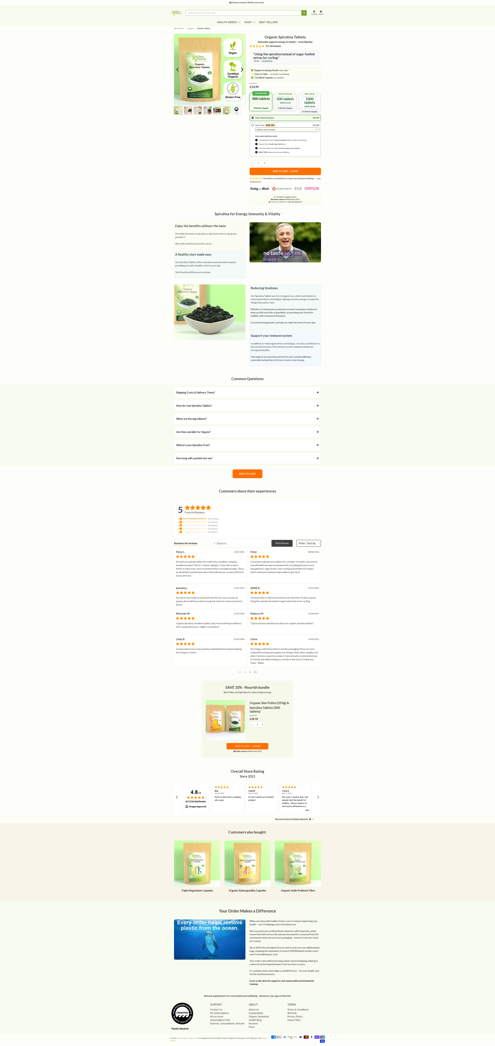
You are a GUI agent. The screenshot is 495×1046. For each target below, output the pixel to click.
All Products (179, 28)
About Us (254, 1009)
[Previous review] (177, 797)
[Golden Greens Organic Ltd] (177, 12)
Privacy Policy (295, 1016)
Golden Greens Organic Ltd (187, 1038)
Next (242, 69)
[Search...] (214, 543)
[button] (247, 392)
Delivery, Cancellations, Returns (227, 1023)
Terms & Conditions (298, 1009)
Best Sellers (268, 22)
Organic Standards (259, 1016)
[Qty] (252, 163)
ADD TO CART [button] (247, 473)
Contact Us (216, 1009)
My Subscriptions (219, 1013)
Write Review (282, 543)
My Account (216, 1016)
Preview (177, 69)
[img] (196, 797)
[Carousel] (209, 69)
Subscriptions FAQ (220, 1020)
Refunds (292, 1013)
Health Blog (255, 1020)
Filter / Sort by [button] (307, 543)
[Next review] (318, 797)
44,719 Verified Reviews (195, 801)
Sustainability (256, 1013)
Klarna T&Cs (294, 1020)
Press (252, 1027)
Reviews (253, 1023)
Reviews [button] (185, 543)
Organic (190, 28)
